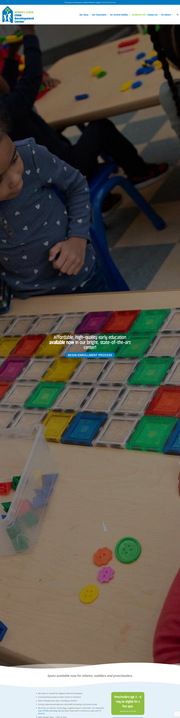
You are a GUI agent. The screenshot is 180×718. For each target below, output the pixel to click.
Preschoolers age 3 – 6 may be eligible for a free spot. (127, 701)
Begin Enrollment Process (90, 355)
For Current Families (119, 14)
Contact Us (152, 14)
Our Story (84, 14)
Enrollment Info (139, 14)
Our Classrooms (99, 14)
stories (41, 713)
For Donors (166, 14)
